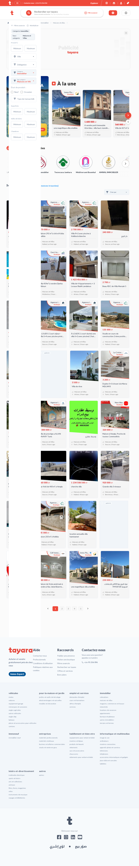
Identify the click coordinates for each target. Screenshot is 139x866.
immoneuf (14, 733)
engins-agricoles (15, 710)
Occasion (28, 92)
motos (11, 697)
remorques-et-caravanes (18, 707)
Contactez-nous (40, 656)
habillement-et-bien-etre (82, 733)
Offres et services (65, 671)
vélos (11, 791)
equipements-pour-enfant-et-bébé (82, 738)
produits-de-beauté (77, 744)
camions (12, 726)
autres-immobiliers (107, 720)
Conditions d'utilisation (43, 663)
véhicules (13, 693)
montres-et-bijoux (76, 741)
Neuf (16, 92)
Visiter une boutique (66, 659)
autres (42, 771)
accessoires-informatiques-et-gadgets (114, 757)
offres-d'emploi (75, 704)
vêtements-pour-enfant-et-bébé (81, 757)
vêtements (74, 747)
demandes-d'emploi (77, 697)
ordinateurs (104, 741)
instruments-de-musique (18, 795)
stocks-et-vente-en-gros (48, 747)
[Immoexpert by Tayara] (114, 3)
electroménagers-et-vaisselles (50, 700)
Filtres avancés (63, 663)
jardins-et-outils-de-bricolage (49, 697)
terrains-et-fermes (107, 723)
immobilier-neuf (15, 738)
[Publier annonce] (113, 12)
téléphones (104, 754)
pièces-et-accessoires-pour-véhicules (22, 723)
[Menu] (17, 3)
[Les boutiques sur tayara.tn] (106, 3)
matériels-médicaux (46, 741)
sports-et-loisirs (14, 778)
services (73, 707)
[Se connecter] (126, 13)
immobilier (105, 693)
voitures (12, 700)
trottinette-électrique (16, 775)
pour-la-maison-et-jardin (51, 693)
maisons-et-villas (106, 700)
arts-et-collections (15, 782)
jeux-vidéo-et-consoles (108, 760)
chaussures (74, 754)
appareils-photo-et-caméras (110, 747)
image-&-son (104, 738)
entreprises (45, 733)
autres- (41, 775)
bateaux (11, 720)
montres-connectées (108, 744)
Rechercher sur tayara (66, 667)
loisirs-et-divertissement (21, 771)
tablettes (103, 764)
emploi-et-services (79, 693)
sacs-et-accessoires (77, 751)
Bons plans (62, 675)
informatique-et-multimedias (115, 733)
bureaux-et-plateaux (107, 717)
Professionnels (39, 659)
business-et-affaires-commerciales (52, 744)
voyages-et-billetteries (17, 798)
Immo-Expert (17, 674)
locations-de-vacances (108, 710)
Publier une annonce (66, 656)
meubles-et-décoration (47, 704)
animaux (12, 785)
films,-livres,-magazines (17, 788)
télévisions (104, 751)
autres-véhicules (15, 713)
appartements (105, 713)
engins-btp (12, 717)
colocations (104, 697)
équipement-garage (16, 704)
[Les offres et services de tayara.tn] (128, 3)
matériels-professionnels (48, 738)
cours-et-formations (77, 700)
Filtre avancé (92, 13)
